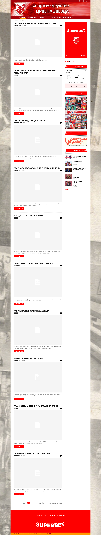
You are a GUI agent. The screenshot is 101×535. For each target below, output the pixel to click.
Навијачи (52, 17)
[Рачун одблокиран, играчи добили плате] (38, 42)
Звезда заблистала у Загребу (28, 215)
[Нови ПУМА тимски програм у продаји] (38, 282)
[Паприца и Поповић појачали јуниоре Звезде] (68, 156)
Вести (23, 17)
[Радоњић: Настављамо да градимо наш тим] (38, 187)
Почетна (17, 17)
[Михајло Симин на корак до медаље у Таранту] (68, 170)
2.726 (33, 503)
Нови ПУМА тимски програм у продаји (33, 263)
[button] (85, 17)
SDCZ (20, 25)
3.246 (40, 503)
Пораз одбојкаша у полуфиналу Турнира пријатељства (35, 72)
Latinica (67, 61)
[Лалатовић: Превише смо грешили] (38, 473)
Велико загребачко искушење (29, 358)
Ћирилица (72, 61)
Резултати (43, 17)
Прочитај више (19, 63)
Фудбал (15, 265)
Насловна (16, 20)
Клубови (59, 17)
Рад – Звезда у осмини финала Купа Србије (36, 406)
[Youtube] (86, 1)
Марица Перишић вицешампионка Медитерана (77, 176)
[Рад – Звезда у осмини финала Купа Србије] (38, 425)
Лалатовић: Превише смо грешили (32, 453)
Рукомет (16, 25)
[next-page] (43, 503)
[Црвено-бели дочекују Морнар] (38, 140)
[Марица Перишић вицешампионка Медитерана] (68, 176)
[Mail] (82, 1)
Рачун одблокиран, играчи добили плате (35, 23)
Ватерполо (16, 122)
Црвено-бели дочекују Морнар (29, 120)
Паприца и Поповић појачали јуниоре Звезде (79, 155)
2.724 (24, 503)
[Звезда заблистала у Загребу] (38, 235)
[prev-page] (15, 503)
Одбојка (16, 75)
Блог (20, 20)
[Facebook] (79, 1)
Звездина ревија (67, 17)
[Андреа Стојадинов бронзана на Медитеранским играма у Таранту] (68, 183)
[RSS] (84, 1)
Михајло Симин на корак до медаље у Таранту (79, 169)
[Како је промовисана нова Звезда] (38, 330)
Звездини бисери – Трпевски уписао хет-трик (79, 162)
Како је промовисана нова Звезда (31, 311)
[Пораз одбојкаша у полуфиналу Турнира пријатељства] (38, 92)
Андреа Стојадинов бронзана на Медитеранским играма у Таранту (79, 183)
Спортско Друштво (32, 17)
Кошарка (16, 170)
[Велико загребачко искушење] (38, 377)
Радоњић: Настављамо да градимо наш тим (37, 168)
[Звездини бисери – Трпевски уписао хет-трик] (68, 163)
